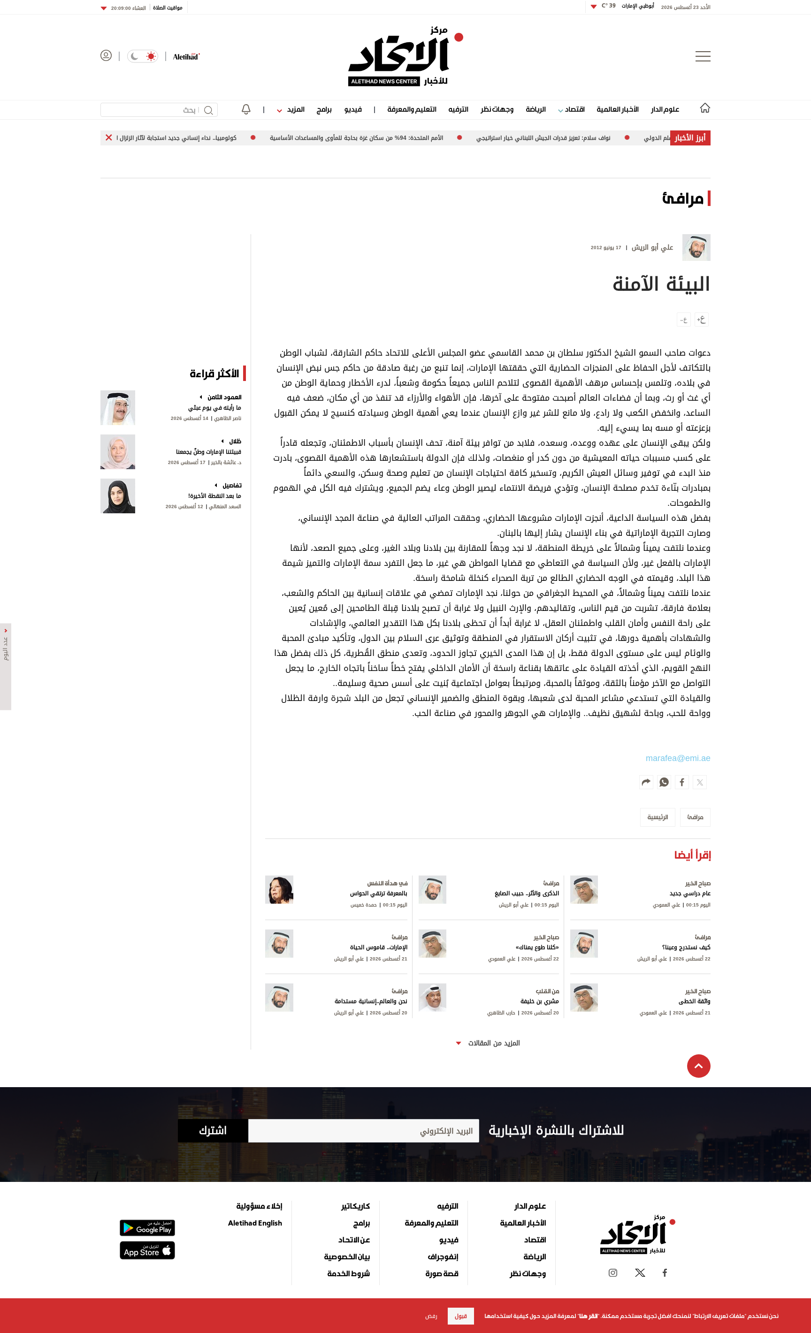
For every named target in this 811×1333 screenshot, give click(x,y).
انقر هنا (588, 1316)
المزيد (294, 109)
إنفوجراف (443, 1256)
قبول (461, 1316)
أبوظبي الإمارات (628, 5)
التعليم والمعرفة (412, 109)
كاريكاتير (355, 1206)
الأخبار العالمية (617, 109)
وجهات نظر (497, 109)
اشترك (213, 1131)
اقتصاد (573, 109)
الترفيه (458, 109)
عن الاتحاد (354, 1239)
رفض (431, 1316)
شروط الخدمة (349, 1273)
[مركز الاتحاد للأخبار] (405, 56)
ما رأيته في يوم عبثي (214, 408)
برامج (324, 109)
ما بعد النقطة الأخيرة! (214, 496)
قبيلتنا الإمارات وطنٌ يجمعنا (208, 452)
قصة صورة (442, 1273)
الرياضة (535, 109)
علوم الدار (665, 109)
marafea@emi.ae (678, 758)
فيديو (352, 109)
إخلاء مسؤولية (259, 1206)
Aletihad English (255, 1222)
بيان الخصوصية (347, 1256)
